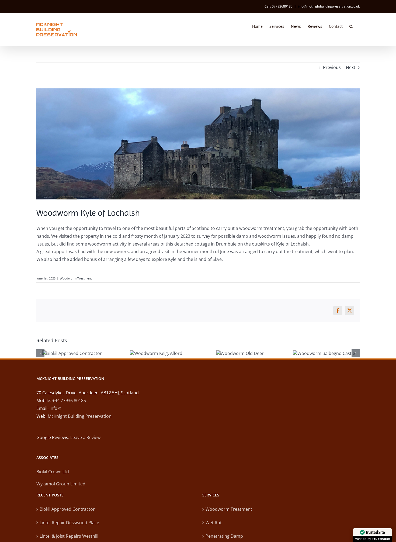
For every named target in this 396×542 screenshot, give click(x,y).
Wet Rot (214, 523)
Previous (332, 67)
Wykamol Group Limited (60, 484)
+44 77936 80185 (69, 400)
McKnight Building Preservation (80, 416)
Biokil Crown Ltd (52, 472)
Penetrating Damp (224, 536)
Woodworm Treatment (76, 278)
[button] (351, 26)
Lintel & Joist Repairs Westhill (69, 536)
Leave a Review (85, 437)
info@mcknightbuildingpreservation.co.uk (329, 6)
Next (350, 67)
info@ (55, 408)
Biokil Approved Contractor (67, 509)
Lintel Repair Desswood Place (69, 523)
